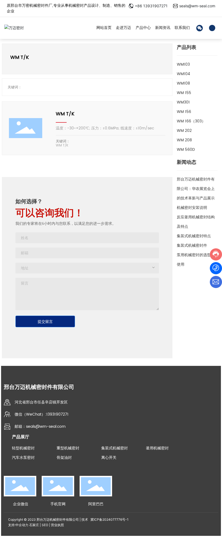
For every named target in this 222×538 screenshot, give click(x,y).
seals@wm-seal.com (197, 6)
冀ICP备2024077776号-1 (109, 519)
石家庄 (34, 525)
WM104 (183, 74)
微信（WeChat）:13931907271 (41, 414)
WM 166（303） (191, 121)
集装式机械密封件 (192, 245)
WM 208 (184, 140)
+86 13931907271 (151, 6)
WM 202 (184, 131)
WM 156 (184, 112)
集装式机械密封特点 (194, 236)
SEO (45, 525)
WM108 (183, 83)
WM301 (183, 102)
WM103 (183, 64)
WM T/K (65, 114)
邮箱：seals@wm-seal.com (40, 426)
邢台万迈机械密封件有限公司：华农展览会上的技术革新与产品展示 (196, 188)
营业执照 (57, 525)
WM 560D (186, 149)
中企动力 (21, 525)
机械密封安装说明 (192, 208)
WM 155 (184, 93)
